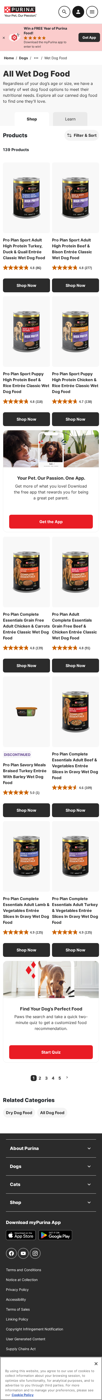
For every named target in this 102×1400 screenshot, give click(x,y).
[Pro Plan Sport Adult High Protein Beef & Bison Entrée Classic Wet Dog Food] (75, 197)
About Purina (24, 1148)
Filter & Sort (85, 135)
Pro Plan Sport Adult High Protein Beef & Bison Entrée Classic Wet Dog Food (72, 248)
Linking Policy (17, 1319)
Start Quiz (51, 1052)
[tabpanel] (51, 629)
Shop (15, 1202)
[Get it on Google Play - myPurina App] (55, 1235)
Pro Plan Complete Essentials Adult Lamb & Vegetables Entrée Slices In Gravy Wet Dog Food (26, 910)
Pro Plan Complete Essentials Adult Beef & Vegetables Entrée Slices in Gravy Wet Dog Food (75, 765)
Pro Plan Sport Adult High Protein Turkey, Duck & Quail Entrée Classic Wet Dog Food (24, 248)
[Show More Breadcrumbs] (36, 58)
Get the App (51, 521)
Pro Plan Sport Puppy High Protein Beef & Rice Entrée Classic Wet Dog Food (26, 382)
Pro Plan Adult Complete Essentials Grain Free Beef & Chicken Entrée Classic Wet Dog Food (74, 626)
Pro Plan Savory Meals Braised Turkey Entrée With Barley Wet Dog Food (25, 773)
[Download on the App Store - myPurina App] (21, 1235)
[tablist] (51, 117)
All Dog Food (52, 1112)
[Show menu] (92, 12)
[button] (26, 285)
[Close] (3, 37)
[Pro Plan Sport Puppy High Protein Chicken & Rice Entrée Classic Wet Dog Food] (75, 331)
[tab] (32, 119)
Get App (89, 37)
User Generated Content (25, 1339)
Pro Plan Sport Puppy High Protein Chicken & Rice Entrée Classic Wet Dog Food (75, 382)
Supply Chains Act (21, 1349)
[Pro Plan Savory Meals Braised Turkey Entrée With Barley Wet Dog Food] (26, 711)
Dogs (23, 58)
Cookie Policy (23, 1395)
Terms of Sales (18, 1309)
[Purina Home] (31, 11)
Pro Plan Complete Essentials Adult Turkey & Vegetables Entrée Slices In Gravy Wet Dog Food (75, 910)
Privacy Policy (17, 1289)
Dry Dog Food (19, 1112)
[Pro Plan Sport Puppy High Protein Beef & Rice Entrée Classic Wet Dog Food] (26, 331)
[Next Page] (67, 1077)
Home (9, 58)
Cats (15, 1184)
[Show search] (64, 12)
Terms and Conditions (23, 1270)
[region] (51, 1378)
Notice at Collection (22, 1280)
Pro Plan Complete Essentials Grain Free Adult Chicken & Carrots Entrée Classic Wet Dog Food (26, 626)
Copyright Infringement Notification (34, 1329)
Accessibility (16, 1299)
